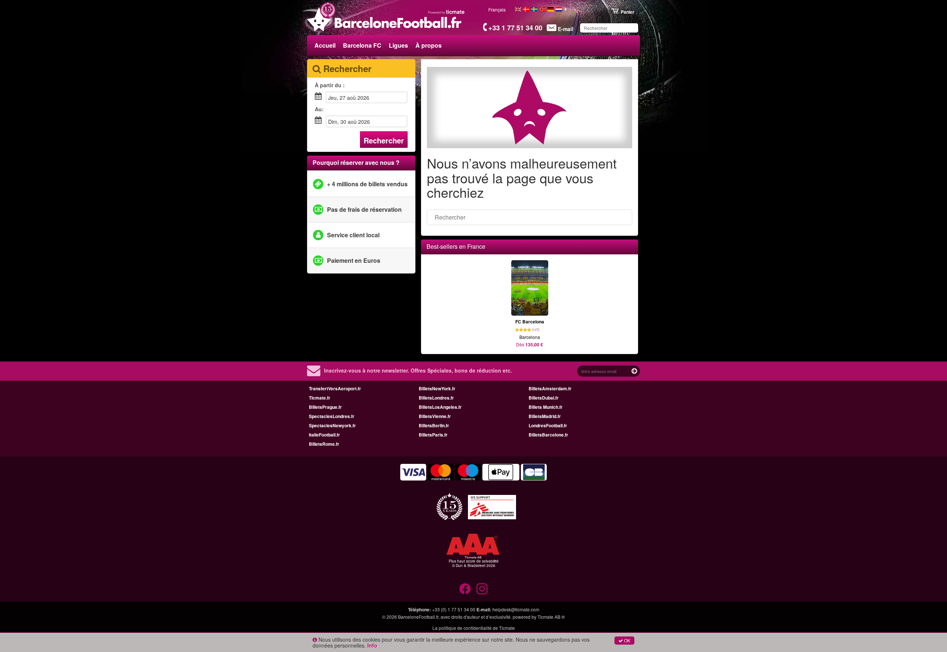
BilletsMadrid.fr (545, 416)
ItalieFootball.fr (324, 434)
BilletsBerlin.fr (434, 425)
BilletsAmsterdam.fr (550, 388)
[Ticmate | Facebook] (465, 588)
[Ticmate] (446, 12)
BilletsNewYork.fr (437, 388)
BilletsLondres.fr (436, 397)
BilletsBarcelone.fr (548, 434)
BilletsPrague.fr (325, 407)
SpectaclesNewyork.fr (332, 425)
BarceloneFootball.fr (418, 617)
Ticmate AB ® (551, 617)
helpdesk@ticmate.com (515, 609)
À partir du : (330, 85)
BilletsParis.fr (433, 434)
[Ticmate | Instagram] (482, 588)
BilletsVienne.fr (435, 416)
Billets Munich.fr (546, 407)
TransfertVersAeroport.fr (335, 388)
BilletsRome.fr (324, 444)
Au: (319, 109)
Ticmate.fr (319, 397)
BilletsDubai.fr (544, 397)
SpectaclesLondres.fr (331, 416)
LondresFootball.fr (548, 425)
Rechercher (384, 140)
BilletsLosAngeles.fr (440, 407)
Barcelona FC (362, 45)
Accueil (325, 45)
